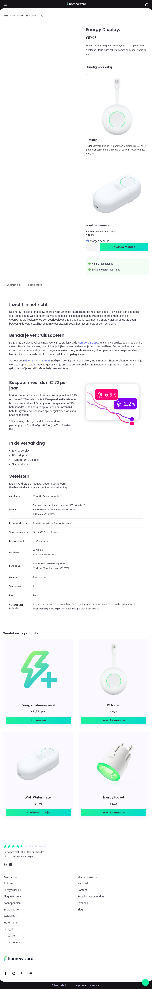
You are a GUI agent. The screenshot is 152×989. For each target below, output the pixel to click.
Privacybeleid (59, 985)
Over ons (82, 903)
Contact (82, 890)
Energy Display (12, 890)
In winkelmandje (124, 247)
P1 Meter (113, 705)
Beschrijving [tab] (13, 284)
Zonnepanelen (12, 903)
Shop (12, 15)
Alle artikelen (22, 15)
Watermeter (11, 922)
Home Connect (12, 942)
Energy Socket (113, 797)
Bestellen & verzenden (90, 896)
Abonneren (38, 720)
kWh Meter (10, 916)
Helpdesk (83, 883)
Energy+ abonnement (38, 360)
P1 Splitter (10, 935)
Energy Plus (10, 929)
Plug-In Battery (12, 896)
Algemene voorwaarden (87, 985)
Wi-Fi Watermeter (38, 797)
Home (5, 15)
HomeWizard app (88, 342)
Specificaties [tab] (35, 284)
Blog (80, 909)
